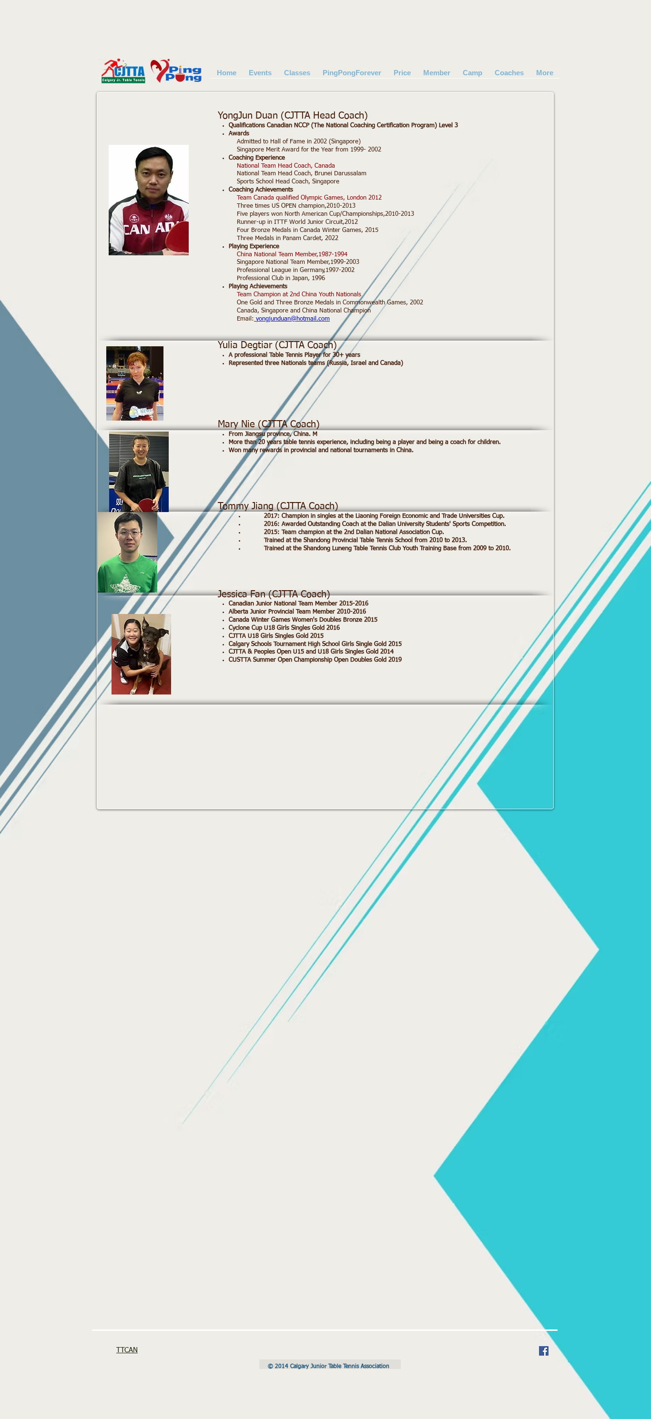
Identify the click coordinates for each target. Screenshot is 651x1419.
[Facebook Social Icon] (544, 1351)
